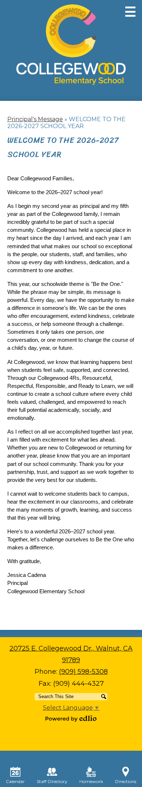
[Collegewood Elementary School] (71, 44)
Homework (91, 781)
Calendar (15, 781)
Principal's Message (35, 119)
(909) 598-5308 (83, 672)
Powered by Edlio (71, 718)
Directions (125, 781)
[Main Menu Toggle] (130, 12)
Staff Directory (52, 781)
